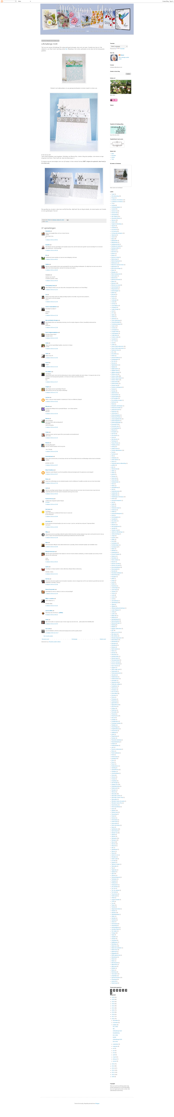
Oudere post (103, 639)
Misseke (47, 406)
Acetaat (113, 205)
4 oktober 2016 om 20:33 (51, 413)
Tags (112, 873)
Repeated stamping (116, 740)
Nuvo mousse (114, 665)
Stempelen (114, 838)
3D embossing (115, 196)
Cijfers (113, 315)
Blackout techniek (115, 279)
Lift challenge (114, 600)
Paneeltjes (114, 680)
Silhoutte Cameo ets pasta (117, 801)
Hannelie (47, 231)
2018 (113, 1014)
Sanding (113, 767)
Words (113, 970)
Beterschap (114, 259)
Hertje (112, 504)
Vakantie (113, 912)
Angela (47, 386)
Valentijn (113, 918)
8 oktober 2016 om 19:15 (51, 605)
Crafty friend (114, 335)
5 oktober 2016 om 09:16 (51, 494)
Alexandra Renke (115, 218)
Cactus (113, 298)
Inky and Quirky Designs (51, 320)
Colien (47, 432)
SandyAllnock (114, 769)
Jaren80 (113, 528)
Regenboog (114, 736)
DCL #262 (115, 1035)
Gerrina (47, 579)
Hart (112, 489)
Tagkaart (113, 871)
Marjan (122, 55)
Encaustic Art (114, 424)
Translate (122, 48)
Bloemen (113, 283)
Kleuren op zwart (115, 565)
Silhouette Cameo (115, 795)
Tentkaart (113, 882)
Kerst (47, 221)
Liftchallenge (114, 602)
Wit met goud (114, 962)
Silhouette (113, 793)
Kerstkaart (113, 547)
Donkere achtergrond (116, 387)
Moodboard (114, 645)
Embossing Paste (115, 417)
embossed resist (115, 409)
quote (112, 734)
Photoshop (114, 701)
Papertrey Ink (114, 682)
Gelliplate (113, 457)
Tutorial (113, 907)
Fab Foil (113, 433)
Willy (46, 532)
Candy (113, 302)
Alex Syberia (114, 216)
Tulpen (113, 905)
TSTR (112, 901)
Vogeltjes (113, 936)
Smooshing (114, 814)
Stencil (113, 842)
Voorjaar (113, 938)
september (116, 1044)
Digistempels (114, 365)
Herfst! (114, 1037)
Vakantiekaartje (115, 914)
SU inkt (113, 860)
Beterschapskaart (115, 261)
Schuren (113, 777)
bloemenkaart (114, 287)
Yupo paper (114, 973)
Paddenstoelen (115, 678)
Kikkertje (113, 550)
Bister (112, 270)
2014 (113, 1066)
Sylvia (47, 566)
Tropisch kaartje (115, 899)
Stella (46, 619)
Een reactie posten (48, 636)
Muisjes (113, 647)
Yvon (112, 159)
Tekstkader (114, 879)
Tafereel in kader (115, 864)
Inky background (115, 526)
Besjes (113, 255)
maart (114, 1057)
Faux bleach (114, 435)
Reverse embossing (116, 749)
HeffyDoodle (114, 495)
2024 (113, 1001)
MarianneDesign (115, 623)
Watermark (114, 951)
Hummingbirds (115, 517)
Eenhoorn (113, 402)
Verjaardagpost (115, 927)
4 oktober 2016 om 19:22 (51, 401)
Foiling (113, 446)
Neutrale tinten (115, 656)
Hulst (112, 515)
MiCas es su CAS (115, 632)
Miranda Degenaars (116, 638)
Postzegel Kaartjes (116, 723)
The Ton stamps (115, 890)
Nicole (113, 157)
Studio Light (114, 858)
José (46, 488)
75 (112, 203)
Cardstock (113, 307)
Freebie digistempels (116, 450)
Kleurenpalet (114, 569)
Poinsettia (113, 712)
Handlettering (114, 487)
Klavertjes (113, 558)
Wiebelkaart (114, 957)
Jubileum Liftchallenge (117, 532)
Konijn (113, 580)
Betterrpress (114, 263)
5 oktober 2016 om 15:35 (51, 504)
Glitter (112, 470)
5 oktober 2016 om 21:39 (51, 537)
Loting (113, 611)
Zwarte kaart (114, 983)
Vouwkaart (114, 940)
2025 (113, 999)
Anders (113, 222)
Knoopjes (113, 576)
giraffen (113, 465)
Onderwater (114, 671)
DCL (112, 352)
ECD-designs (114, 398)
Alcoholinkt (114, 214)
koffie (112, 578)
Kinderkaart (114, 552)
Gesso (113, 461)
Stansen (113, 836)
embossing (114, 413)
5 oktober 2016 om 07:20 (51, 483)
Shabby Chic (114, 784)
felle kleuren (114, 439)
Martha (47, 418)
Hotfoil (113, 511)
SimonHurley (114, 805)
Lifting (112, 604)
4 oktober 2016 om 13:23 (51, 338)
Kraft (112, 582)
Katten (113, 539)
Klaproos (113, 556)
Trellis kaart (114, 896)
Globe (112, 472)
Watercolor (114, 946)
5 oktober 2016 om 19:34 (51, 516)
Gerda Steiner (114, 459)
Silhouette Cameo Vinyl (117, 797)
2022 (113, 1005)
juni (114, 1050)
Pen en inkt (114, 691)
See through (114, 782)
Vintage (113, 933)
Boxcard (113, 294)
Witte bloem (114, 964)
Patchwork (114, 688)
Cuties (113, 344)
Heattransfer (114, 493)
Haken (113, 485)
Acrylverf (113, 209)
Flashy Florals (114, 443)
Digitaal (113, 367)
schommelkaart (115, 773)
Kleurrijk (113, 571)
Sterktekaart (114, 849)
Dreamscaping (115, 396)
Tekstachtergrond (115, 877)
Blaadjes (113, 272)
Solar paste (114, 823)
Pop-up (113, 717)
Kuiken (113, 584)
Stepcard (113, 845)
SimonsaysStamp (115, 806)
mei (114, 1052)
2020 (113, 1010)
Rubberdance (114, 766)
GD (112, 456)
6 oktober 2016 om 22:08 (51, 584)
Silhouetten (114, 799)
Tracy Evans (114, 894)
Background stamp (116, 246)
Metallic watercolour (116, 628)
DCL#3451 (114, 353)
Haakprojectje (114, 482)
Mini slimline (114, 636)
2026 (113, 997)
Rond (112, 754)
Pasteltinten (114, 686)
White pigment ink (115, 955)
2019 (113, 1012)
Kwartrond (114, 586)
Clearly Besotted (115, 322)
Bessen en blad (115, 257)
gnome (113, 474)
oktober (115, 1024)
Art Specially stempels (116, 233)
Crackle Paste (114, 331)
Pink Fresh (114, 706)
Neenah (113, 652)
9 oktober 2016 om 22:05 (51, 624)
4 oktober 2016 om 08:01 (51, 240)
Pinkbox (113, 708)
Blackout (113, 277)
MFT (112, 630)
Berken (113, 253)
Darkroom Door (115, 350)
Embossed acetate (116, 407)
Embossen (114, 411)
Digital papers (114, 368)
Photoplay (113, 699)
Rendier (113, 738)
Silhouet (113, 792)
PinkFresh (113, 710)
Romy (47, 479)
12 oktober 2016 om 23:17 (51, 633)
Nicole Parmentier (50, 589)
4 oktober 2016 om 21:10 (51, 438)
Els (46, 255)
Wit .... (114, 1028)
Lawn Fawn (114, 589)
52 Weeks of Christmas (117, 199)
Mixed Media (114, 639)
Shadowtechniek (115, 786)
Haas (112, 483)
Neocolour (114, 654)
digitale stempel (115, 372)
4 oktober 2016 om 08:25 (51, 270)
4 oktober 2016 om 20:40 (51, 427)
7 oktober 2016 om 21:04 (51, 593)
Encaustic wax (115, 426)
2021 (113, 1008)
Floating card (114, 444)
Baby (112, 238)
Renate (47, 442)
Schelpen (113, 771)
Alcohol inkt (114, 212)
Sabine (47, 264)
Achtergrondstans (115, 207)
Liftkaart (113, 606)
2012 (113, 1070)
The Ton (113, 888)
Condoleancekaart (116, 324)
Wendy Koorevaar (50, 551)
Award (113, 237)
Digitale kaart (114, 370)
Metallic (113, 626)
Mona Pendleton (49, 470)
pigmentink (114, 702)
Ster (112, 847)
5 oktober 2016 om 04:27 (51, 474)
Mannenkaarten (115, 621)
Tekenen (113, 875)
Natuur (113, 650)
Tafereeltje (114, 866)
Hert (112, 502)
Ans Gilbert (48, 371)
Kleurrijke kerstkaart (116, 573)
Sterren (113, 851)
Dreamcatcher (114, 394)
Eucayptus (114, 431)
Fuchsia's (113, 454)
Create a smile (115, 337)
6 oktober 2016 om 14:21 (51, 574)
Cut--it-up (113, 340)
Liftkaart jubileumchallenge (118, 608)
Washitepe (114, 944)
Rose (112, 762)
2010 (113, 1074)
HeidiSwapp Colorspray (117, 496)
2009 (113, 1076)
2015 (113, 1064)
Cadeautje (114, 300)
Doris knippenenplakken (51, 332)
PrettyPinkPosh (115, 728)
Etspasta (113, 430)
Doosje (113, 389)
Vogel (112, 934)
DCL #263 (115, 1026)
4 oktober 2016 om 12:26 (51, 327)
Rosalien (113, 155)
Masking (113, 625)
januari (115, 1061)
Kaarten (113, 537)
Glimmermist (114, 469)
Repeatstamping (115, 741)
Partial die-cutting (115, 684)
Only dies (113, 675)
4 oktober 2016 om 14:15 (51, 366)
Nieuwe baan (114, 658)
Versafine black (115, 929)
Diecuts (113, 363)
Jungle (113, 535)
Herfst (112, 498)
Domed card (114, 385)
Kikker (113, 548)
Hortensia (113, 509)
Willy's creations (49, 598)
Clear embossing (115, 320)
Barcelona (114, 251)
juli (114, 1048)
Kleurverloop (114, 574)
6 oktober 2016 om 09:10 (51, 562)
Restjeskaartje (115, 745)
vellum (113, 921)
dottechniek (114, 392)
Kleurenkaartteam (115, 567)
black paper (114, 276)
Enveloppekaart (115, 428)
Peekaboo (114, 690)
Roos (112, 760)
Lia (46, 294)
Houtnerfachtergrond (116, 513)
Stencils (113, 844)
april (114, 1054)
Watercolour (114, 949)
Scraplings (114, 780)
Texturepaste (114, 884)
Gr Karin (47, 502)
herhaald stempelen (116, 500)
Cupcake (113, 339)
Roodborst (114, 758)
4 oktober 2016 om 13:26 (51, 348)
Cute (112, 342)
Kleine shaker (114, 560)
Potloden (113, 725)
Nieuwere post (45, 639)
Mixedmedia (114, 641)
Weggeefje (114, 953)
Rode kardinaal (115, 753)
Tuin (112, 903)
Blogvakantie (114, 288)
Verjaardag (114, 925)
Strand (113, 853)
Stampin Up (114, 832)
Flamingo (113, 441)
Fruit (112, 452)
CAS (112, 311)
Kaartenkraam (49, 456)
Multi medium (114, 649)
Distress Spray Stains (116, 378)
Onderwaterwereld (116, 673)
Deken (113, 355)
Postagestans (114, 721)
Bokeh (113, 292)
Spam (112, 827)
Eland (112, 404)
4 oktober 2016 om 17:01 (51, 392)
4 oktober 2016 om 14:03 (51, 357)
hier (66, 49)
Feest (112, 437)
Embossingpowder (116, 422)
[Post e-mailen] (67, 219)
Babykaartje (114, 240)
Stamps (113, 834)
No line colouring (115, 663)
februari (115, 1059)
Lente (112, 595)
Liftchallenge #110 (117, 1031)
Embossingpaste (115, 420)
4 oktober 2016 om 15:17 (51, 382)
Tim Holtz (113, 892)
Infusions (113, 524)
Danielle (47, 244)
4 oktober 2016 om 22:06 (51, 451)
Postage (113, 719)
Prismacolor (114, 730)
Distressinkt (114, 381)
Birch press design (116, 268)
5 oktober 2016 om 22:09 (51, 546)
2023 (113, 1003)
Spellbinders (114, 829)
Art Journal (114, 229)
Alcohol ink (114, 211)
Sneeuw (113, 818)
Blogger (97, 1103)
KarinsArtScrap (49, 498)
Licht (112, 598)
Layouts (113, 591)
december (115, 1020)
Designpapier (114, 359)
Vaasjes (113, 910)
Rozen (113, 764)
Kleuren (113, 561)
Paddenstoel (114, 676)
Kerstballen (114, 543)
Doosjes (113, 391)
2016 (113, 1018)
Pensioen (113, 695)
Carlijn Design (115, 309)
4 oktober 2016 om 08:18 (51, 250)
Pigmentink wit (115, 704)
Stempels (113, 840)
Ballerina (113, 250)
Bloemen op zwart (115, 285)
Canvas (113, 303)
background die (115, 244)
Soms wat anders (115, 825)
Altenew (113, 220)
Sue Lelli (47, 628)
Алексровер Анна (50, 285)
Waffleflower (114, 942)
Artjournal (113, 235)
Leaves (113, 593)
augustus (115, 1046)
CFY (112, 313)
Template (113, 881)
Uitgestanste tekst (115, 909)
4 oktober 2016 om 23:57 (51, 465)
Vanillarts (113, 920)
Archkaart (113, 227)
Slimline (113, 810)
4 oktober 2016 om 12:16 (51, 315)
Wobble (113, 968)
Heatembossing (115, 491)
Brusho (113, 296)
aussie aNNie (48, 610)
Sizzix (112, 808)
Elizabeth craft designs (117, 405)
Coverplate (114, 329)
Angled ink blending (116, 224)
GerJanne (48, 509)
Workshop (113, 972)
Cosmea (113, 327)
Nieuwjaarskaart (115, 660)
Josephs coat (114, 530)
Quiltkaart (113, 732)
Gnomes (113, 476)
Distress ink (114, 374)
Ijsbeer (113, 522)
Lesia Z (113, 597)
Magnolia (113, 617)
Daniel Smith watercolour (117, 348)
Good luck (113, 478)
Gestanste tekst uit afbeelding (118, 463)
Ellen (46, 542)
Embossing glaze (115, 415)
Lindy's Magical (115, 610)
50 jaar (113, 198)
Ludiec (113, 613)
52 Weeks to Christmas (117, 201)
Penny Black (114, 693)
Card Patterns (114, 305)
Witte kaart (114, 966)
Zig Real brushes (115, 977)
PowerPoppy (114, 727)
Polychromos (114, 715)
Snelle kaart (114, 821)
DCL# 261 (115, 1041)
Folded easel (114, 448)
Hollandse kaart (115, 508)
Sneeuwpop (114, 819)
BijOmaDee (114, 266)
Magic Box (114, 615)
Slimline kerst (114, 812)
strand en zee (114, 855)
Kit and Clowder (115, 554)
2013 (113, 1068)
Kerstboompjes (115, 545)
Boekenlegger (114, 290)
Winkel (113, 959)
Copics (113, 326)
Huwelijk (113, 519)
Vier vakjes (114, 931)
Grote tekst (114, 480)
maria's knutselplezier (51, 306)
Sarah (47, 362)
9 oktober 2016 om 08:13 (51, 614)
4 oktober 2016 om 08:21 (51, 259)
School (113, 775)
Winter (113, 961)
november (115, 1022)
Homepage (74, 639)
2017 (113, 1016)
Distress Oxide (115, 376)
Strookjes (113, 857)
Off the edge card (115, 669)
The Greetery (114, 886)
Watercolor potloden (116, 947)
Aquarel (113, 225)
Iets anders (114, 521)
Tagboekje (114, 870)
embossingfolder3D (116, 418)
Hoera (113, 506)
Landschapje (114, 587)
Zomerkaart (114, 979)
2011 (113, 1072)
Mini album (114, 634)
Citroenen (113, 318)
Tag (112, 868)
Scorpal (113, 779)
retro (112, 747)
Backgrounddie (115, 248)
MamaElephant (115, 619)
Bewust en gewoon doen (117, 264)
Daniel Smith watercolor (117, 346)
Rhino (112, 751)
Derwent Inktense (115, 357)
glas (112, 467)
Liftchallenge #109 (117, 1039)
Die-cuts (113, 361)
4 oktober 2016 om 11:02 (51, 289)
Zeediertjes (114, 975)
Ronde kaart (114, 756)
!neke (46, 353)
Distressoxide (114, 383)
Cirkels (113, 316)
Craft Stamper (114, 333)
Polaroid (113, 714)
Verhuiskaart (114, 923)
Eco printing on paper (116, 400)
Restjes (113, 743)
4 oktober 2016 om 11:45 (51, 301)
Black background (115, 274)
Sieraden (113, 790)
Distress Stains (115, 379)
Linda (46, 343)
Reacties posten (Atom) (55, 641)
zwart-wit (113, 981)
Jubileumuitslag (115, 534)
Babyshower (114, 242)
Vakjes (113, 916)
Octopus (113, 667)
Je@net (47, 397)
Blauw (113, 281)
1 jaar (112, 194)
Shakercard (114, 788)
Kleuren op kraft (115, 563)
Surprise (113, 862)
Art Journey (114, 231)
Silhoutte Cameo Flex (116, 803)
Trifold (113, 897)
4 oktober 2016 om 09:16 (51, 280)
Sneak (113, 816)
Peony (113, 697)
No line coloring (115, 662)
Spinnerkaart (114, 831)
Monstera (113, 643)
